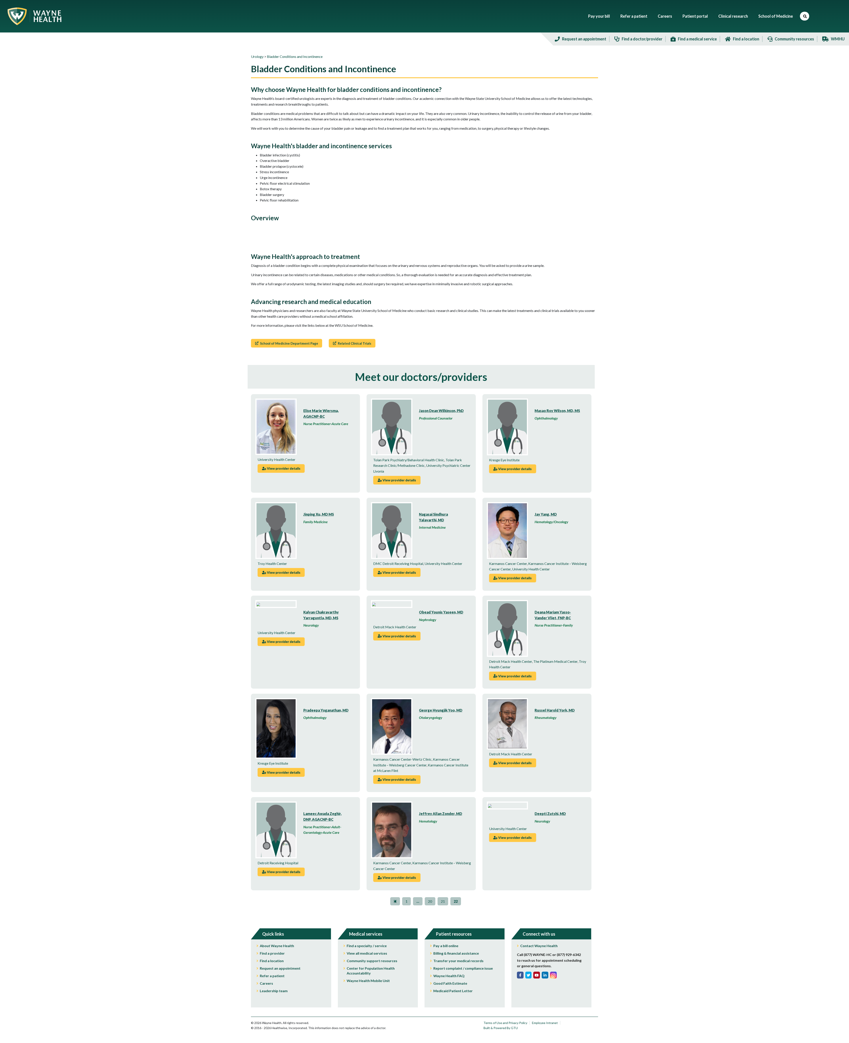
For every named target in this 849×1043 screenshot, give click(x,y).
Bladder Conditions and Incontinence (295, 56)
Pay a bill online (445, 946)
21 (443, 901)
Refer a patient (633, 16)
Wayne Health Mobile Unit (368, 980)
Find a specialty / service (367, 946)
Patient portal (695, 16)
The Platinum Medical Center (555, 661)
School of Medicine (775, 16)
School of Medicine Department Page (288, 343)
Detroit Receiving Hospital (278, 863)
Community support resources (372, 961)
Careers (665, 16)
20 (430, 901)
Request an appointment (280, 968)
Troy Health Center (272, 563)
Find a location (272, 961)
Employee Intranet (545, 1023)
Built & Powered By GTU (501, 1028)
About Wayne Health (277, 946)
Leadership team (274, 991)
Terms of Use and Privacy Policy (505, 1023)
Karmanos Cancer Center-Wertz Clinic (402, 759)
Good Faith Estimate (450, 983)
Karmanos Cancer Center (508, 563)
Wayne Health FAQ (449, 976)
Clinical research (733, 16)
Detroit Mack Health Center (394, 627)
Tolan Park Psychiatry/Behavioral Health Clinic (408, 460)
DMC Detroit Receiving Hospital (398, 563)
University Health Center (276, 459)
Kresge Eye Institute (504, 460)
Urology (257, 56)
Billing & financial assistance (456, 953)
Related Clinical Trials (354, 343)
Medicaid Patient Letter (453, 991)
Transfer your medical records (458, 961)
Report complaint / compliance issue (463, 968)
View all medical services (367, 953)
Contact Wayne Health (539, 946)
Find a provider (272, 953)
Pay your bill (599, 16)
